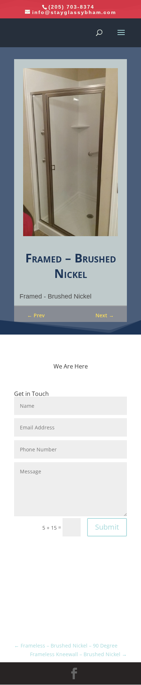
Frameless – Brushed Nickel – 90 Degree (66, 645)
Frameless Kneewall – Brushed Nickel (78, 654)
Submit (107, 527)
